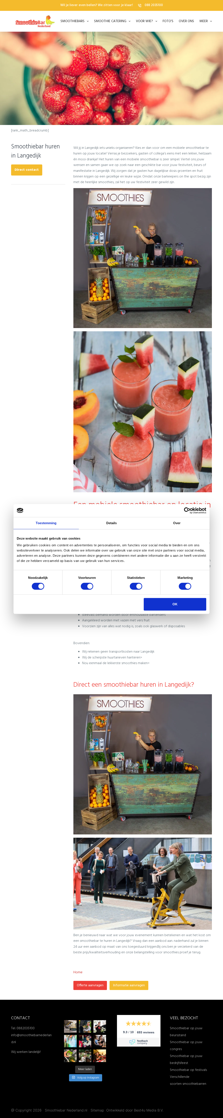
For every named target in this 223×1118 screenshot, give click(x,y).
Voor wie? (144, 21)
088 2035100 (154, 5)
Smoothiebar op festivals (188, 1070)
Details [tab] (111, 523)
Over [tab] (177, 523)
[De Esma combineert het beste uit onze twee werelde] (99, 1041)
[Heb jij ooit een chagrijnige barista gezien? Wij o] (85, 1026)
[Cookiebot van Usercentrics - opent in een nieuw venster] (187, 510)
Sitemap (98, 1110)
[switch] (87, 586)
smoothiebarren (194, 1084)
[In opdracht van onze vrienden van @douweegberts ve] (99, 1026)
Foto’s (168, 21)
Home (78, 972)
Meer (203, 21)
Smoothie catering (110, 21)
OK (174, 604)
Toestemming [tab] (46, 523)
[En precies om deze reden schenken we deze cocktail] (85, 1041)
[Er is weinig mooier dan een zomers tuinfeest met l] (85, 1055)
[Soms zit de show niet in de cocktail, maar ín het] (70, 1041)
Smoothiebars (72, 21)
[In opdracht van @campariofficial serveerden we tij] (99, 1055)
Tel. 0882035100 (23, 1028)
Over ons (186, 21)
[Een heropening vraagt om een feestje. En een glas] (70, 1026)
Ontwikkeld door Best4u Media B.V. (134, 1110)
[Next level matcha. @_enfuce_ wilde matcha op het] (70, 1055)
